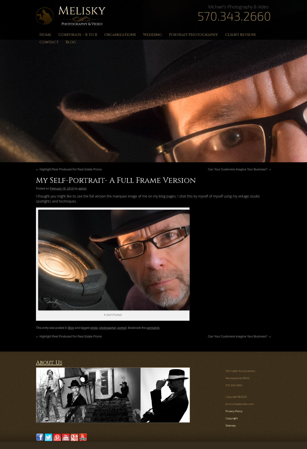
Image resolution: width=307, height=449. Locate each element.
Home (45, 34)
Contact (49, 42)
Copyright (231, 418)
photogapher (107, 328)
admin (82, 188)
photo (94, 328)
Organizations (120, 34)
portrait (121, 328)
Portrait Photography (193, 34)
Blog (71, 42)
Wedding (152, 34)
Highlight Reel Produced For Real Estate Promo (69, 169)
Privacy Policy (233, 411)
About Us (49, 362)
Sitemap (230, 425)
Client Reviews (240, 34)
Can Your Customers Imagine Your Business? (239, 169)
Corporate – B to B (78, 34)
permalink (153, 328)
